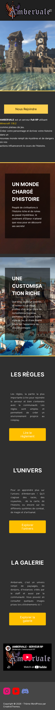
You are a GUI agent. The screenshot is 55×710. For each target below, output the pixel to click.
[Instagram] (6, 691)
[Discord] (25, 691)
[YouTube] (15, 691)
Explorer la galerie (27, 619)
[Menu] (50, 10)
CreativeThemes (11, 706)
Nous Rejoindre (26, 109)
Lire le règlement (27, 434)
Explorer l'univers (27, 526)
